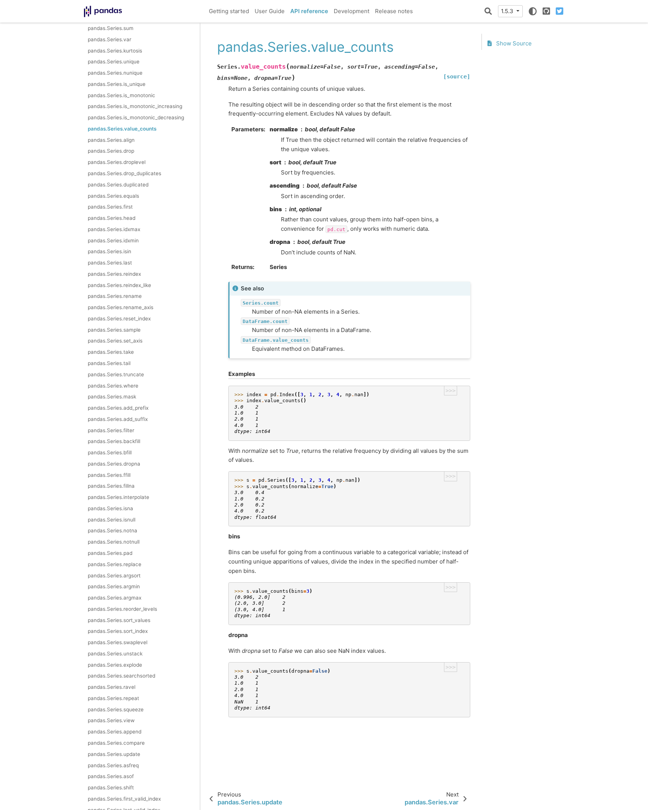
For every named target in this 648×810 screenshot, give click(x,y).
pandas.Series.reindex (114, 274)
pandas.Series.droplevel (117, 162)
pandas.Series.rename (115, 296)
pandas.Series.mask (112, 397)
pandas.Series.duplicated (118, 184)
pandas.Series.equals (113, 195)
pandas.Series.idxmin (113, 240)
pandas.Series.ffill (109, 475)
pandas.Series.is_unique (117, 84)
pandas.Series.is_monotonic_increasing (135, 106)
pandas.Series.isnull (111, 519)
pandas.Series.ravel (111, 687)
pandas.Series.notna (112, 530)
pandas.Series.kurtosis (115, 50)
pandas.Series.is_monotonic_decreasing (136, 117)
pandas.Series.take (111, 352)
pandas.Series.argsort (114, 575)
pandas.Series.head (111, 218)
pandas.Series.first (110, 207)
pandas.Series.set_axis (115, 341)
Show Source (513, 43)
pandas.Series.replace (114, 564)
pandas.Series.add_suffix (118, 419)
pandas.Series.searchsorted (121, 676)
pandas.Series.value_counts (122, 128)
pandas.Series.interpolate (118, 497)
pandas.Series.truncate (116, 374)
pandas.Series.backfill (114, 441)
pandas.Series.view (111, 720)
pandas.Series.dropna (114, 463)
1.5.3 (508, 11)
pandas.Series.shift (111, 787)
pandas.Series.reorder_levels (122, 609)
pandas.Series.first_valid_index (124, 798)
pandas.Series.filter (111, 430)
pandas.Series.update (114, 754)
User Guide (270, 11)
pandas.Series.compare (116, 743)
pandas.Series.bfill (110, 452)
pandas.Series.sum (111, 28)
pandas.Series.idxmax (114, 229)
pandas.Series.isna (110, 508)
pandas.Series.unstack (115, 653)
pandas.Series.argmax (114, 598)
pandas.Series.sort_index (118, 631)
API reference (309, 11)
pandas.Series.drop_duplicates (124, 173)
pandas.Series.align (111, 140)
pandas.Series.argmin (114, 586)
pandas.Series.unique (114, 62)
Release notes (394, 11)
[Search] (488, 11)
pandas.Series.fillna (111, 486)
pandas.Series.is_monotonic (121, 95)
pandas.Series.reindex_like (119, 285)
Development (351, 11)
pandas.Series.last (110, 263)
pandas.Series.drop (111, 151)
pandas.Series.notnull (114, 542)
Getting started (229, 11)
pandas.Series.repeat (113, 698)
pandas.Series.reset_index (119, 318)
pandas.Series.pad (110, 553)
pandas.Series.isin (109, 251)
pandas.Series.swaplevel (117, 642)
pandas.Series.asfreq (113, 765)
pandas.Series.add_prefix (118, 408)
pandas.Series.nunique (115, 73)
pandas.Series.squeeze (116, 709)
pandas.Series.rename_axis (120, 307)
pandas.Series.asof (111, 776)
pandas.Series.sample (114, 329)
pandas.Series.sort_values (119, 620)
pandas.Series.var (109, 39)
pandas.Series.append (114, 732)
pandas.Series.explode (115, 664)
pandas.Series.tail (109, 363)
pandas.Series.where (113, 385)
